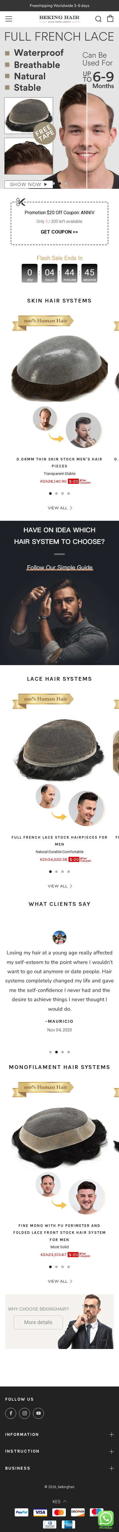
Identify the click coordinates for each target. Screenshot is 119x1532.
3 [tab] (65, 183)
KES (56, 1502)
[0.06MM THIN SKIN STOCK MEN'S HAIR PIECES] (59, 383)
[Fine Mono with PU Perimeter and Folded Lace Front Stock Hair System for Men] (59, 1150)
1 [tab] (53, 183)
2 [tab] (59, 183)
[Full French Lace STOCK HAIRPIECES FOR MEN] (59, 762)
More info (9, 655)
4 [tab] (68, 493)
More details (38, 1322)
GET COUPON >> (59, 232)
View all (58, 508)
